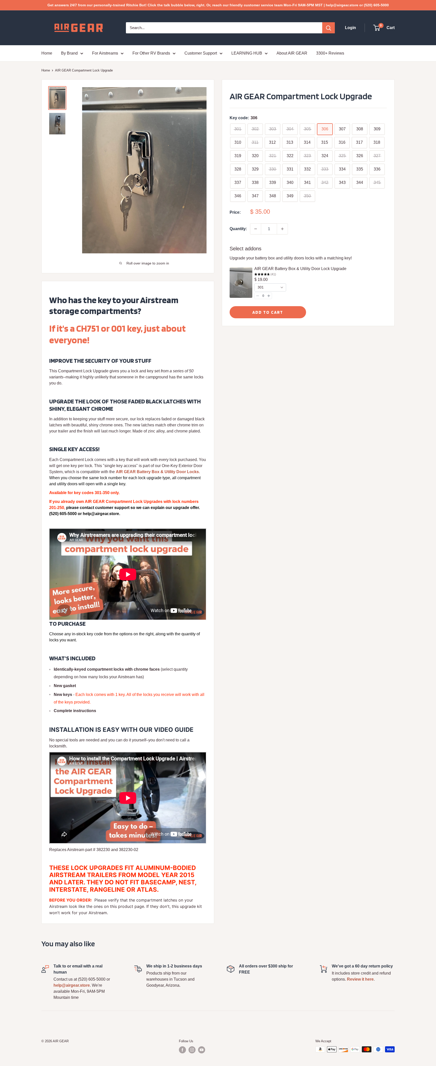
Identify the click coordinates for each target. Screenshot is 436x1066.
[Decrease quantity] (255, 229)
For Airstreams (105, 53)
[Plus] (269, 296)
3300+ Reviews (330, 53)
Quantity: (238, 229)
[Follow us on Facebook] (182, 1049)
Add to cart (267, 312)
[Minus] (258, 296)
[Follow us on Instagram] (192, 1049)
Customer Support (200, 53)
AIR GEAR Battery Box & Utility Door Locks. (158, 472)
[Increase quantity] (282, 229)
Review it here (360, 979)
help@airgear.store (71, 985)
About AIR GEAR (292, 53)
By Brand (69, 53)
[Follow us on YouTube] (201, 1049)
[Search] (328, 27)
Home (46, 53)
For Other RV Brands (151, 53)
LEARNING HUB (246, 53)
